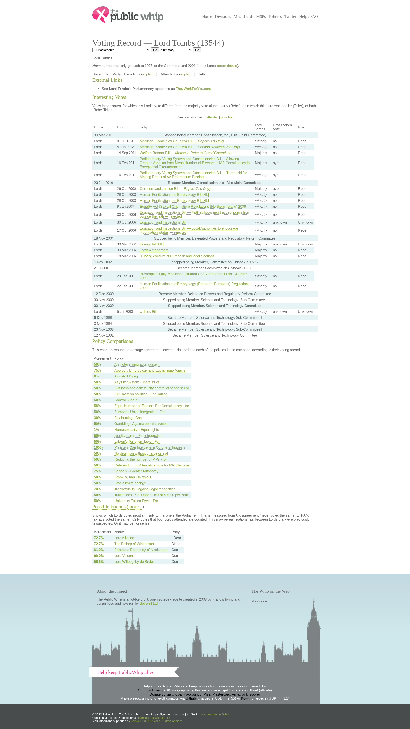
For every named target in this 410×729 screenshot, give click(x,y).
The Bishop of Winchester (134, 544)
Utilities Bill (148, 312)
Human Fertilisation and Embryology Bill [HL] (174, 195)
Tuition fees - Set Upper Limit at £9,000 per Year (151, 495)
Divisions (223, 16)
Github (191, 698)
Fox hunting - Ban (128, 418)
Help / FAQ (308, 16)
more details (227, 66)
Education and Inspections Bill (163, 222)
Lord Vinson (123, 556)
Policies (275, 16)
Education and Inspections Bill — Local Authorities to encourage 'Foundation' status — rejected (189, 230)
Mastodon (259, 601)
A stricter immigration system (137, 364)
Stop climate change (130, 483)
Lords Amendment (154, 250)
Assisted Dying (126, 376)
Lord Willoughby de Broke (134, 562)
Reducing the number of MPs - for (140, 459)
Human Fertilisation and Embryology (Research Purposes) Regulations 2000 (195, 286)
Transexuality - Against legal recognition (144, 489)
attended (212, 117)
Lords (249, 16)
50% (97, 364)
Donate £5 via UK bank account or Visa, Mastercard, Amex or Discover (204, 694)
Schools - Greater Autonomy (136, 471)
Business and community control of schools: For (151, 388)
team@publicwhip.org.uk (154, 718)
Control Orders (125, 400)
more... (135, 506)
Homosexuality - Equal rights (136, 430)
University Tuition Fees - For (136, 501)
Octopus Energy (150, 690)
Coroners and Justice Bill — (175, 189)
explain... (149, 74)
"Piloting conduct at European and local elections (177, 256)
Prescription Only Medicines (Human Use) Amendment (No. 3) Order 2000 (193, 276)
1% (96, 430)
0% (96, 376)
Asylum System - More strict (136, 382)
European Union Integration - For (139, 412)
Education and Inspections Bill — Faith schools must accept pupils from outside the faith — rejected (195, 214)
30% (97, 418)
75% (97, 370)
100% (98, 447)
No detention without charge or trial (141, 453)
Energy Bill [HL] (152, 244)
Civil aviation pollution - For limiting (140, 394)
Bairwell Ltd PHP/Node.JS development (156, 721)
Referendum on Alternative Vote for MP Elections (152, 465)
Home (207, 16)
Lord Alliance (124, 538)
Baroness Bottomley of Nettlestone (141, 550)
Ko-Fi (245, 698)
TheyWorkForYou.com (193, 89)
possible (226, 117)
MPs (237, 16)
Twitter (290, 16)
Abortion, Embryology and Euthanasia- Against (150, 370)
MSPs (261, 16)
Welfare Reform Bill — (185, 153)
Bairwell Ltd (149, 603)
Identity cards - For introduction (138, 435)
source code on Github (215, 714)
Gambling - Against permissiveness (141, 424)
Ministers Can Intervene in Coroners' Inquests (149, 447)
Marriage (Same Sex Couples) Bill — (182, 141)
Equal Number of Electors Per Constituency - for (151, 406)
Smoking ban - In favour (132, 477)
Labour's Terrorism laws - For (137, 441)
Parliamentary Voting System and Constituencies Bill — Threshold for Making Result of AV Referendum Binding (193, 175)
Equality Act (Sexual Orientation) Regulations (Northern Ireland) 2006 (193, 206)
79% (97, 489)
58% (97, 406)
